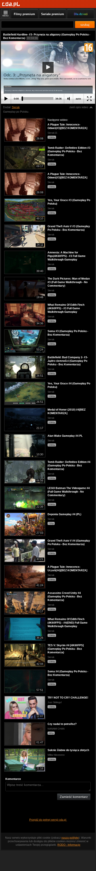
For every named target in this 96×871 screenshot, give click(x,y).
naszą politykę (70, 837)
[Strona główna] (11, 4)
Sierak (16, 107)
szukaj (84, 24)
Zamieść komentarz (74, 797)
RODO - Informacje (68, 844)
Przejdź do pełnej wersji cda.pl (48, 819)
